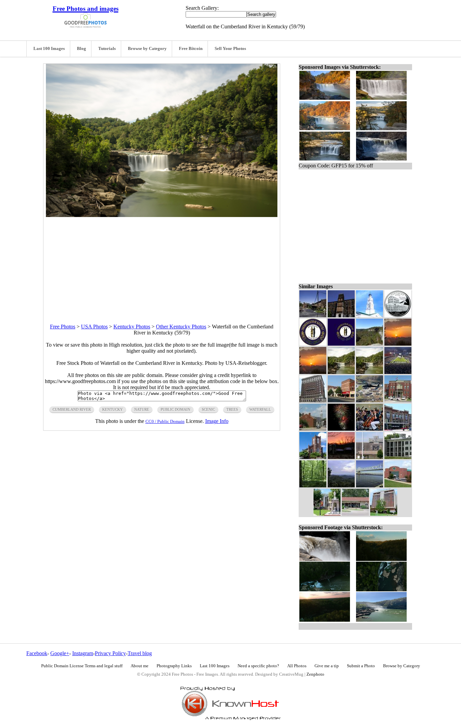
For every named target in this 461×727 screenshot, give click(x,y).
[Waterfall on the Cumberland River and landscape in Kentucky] (341, 372)
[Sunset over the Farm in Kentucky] (341, 457)
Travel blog (140, 653)
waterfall (260, 409)
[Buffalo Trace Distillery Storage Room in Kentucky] (341, 315)
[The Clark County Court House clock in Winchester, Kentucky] (369, 315)
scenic (208, 409)
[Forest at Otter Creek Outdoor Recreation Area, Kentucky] (312, 485)
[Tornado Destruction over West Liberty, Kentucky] (369, 400)
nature (141, 409)
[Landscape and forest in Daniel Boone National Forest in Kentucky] (341, 485)
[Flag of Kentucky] (341, 344)
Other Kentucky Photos (181, 326)
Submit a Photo (361, 666)
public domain (175, 409)
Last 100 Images (49, 48)
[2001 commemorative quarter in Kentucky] (397, 315)
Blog (81, 48)
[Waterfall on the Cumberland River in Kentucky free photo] (161, 215)
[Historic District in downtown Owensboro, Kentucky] (397, 429)
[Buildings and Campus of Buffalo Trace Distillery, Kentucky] (312, 315)
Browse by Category (147, 48)
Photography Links (174, 666)
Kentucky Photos (131, 326)
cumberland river (72, 409)
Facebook (36, 653)
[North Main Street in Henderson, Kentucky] (341, 400)
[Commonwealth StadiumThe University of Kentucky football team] (397, 372)
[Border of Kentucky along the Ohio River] (369, 485)
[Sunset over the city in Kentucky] (397, 344)
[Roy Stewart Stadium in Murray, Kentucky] (369, 457)
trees (232, 409)
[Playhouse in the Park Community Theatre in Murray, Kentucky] (355, 514)
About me (139, 666)
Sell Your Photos (230, 48)
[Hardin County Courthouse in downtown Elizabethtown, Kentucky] (397, 400)
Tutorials (107, 48)
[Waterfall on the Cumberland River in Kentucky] (369, 372)
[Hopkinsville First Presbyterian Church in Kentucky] (312, 457)
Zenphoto (315, 674)
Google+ (59, 653)
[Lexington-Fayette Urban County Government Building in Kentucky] (312, 400)
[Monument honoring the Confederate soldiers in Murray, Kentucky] (327, 514)
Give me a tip (327, 666)
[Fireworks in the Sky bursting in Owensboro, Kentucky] (341, 429)
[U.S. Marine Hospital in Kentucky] (397, 457)
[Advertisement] (162, 264)
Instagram (82, 653)
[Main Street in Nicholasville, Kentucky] (312, 429)
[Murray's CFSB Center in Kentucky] (397, 485)
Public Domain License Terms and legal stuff (82, 666)
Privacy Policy (110, 653)
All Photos (296, 666)
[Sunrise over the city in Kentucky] (312, 372)
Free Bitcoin (190, 48)
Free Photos (62, 326)
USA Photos (94, 326)
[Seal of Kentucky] (312, 344)
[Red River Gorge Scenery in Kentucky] (369, 344)
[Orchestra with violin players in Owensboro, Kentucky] (369, 429)
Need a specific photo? (258, 666)
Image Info (216, 421)
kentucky (112, 409)
